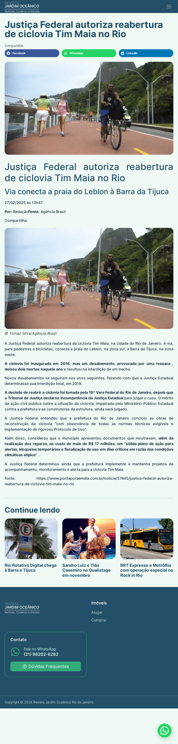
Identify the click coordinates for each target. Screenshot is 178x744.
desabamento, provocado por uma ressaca (129, 363)
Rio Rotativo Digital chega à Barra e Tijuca (31, 568)
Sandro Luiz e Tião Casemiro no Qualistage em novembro (86, 570)
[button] (168, 6)
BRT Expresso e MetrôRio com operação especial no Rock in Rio (146, 570)
